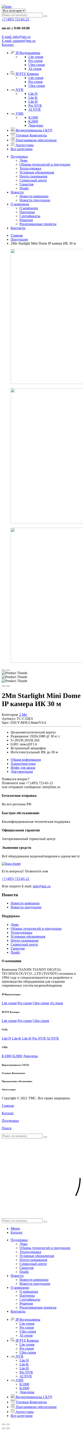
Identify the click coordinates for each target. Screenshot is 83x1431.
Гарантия (26, 184)
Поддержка (19, 156)
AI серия (34, 69)
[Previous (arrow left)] (3, 1428)
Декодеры (35, 125)
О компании (20, 204)
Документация (22, 771)
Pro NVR (35, 105)
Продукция (19, 239)
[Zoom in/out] (8, 1424)
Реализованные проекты (37, 224)
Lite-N (33, 93)
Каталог (17, 1232)
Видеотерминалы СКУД (34, 130)
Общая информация (26, 759)
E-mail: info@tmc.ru (16, 37)
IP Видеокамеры (28, 53)
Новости (17, 192)
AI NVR (34, 109)
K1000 (33, 117)
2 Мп (23, 714)
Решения (26, 220)
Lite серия (35, 57)
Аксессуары (24, 145)
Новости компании (33, 196)
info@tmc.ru (41, 886)
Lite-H (33, 101)
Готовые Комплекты (31, 135)
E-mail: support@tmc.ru (18, 41)
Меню (15, 1228)
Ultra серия (36, 65)
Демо (23, 160)
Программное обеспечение (36, 140)
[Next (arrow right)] (8, 1428)
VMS (19, 113)
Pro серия (35, 61)
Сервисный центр (33, 180)
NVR (19, 90)
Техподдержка (30, 168)
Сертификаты (29, 216)
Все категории (22, 149)
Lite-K (33, 97)
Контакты (18, 228)
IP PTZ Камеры (27, 74)
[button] (8, 45)
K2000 (33, 121)
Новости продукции (34, 200)
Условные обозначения (36, 172)
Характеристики (23, 763)
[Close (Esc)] (3, 1424)
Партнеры (27, 212)
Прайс (24, 188)
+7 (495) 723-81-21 (15, 19)
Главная (17, 235)
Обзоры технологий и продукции (44, 164)
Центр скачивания (33, 176)
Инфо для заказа (23, 767)
